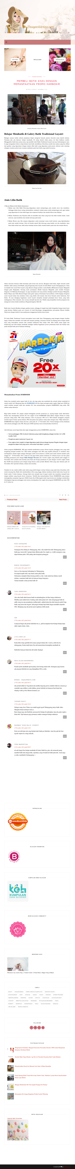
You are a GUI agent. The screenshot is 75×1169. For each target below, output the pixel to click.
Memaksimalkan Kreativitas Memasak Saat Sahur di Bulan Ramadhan (33, 1066)
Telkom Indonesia (45, 1003)
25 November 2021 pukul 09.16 (22, 663)
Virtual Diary (12, 1006)
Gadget (35, 994)
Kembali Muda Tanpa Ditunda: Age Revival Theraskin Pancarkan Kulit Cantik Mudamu (38, 1057)
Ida (15, 617)
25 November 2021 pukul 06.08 (22, 620)
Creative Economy (37, 76)
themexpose (67, 1167)
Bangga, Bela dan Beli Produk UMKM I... (43, 527)
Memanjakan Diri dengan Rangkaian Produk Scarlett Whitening (31, 1094)
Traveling (55, 1003)
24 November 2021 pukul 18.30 (22, 568)
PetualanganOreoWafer (45, 1000)
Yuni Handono (20, 591)
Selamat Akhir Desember (14, 1118)
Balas (65, 557)
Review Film (19, 1003)
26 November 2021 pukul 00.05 (22, 747)
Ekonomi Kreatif (12, 994)
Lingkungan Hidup (56, 997)
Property (10, 1003)
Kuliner (31, 997)
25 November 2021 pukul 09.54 (22, 682)
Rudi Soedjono (20, 544)
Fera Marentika (21, 744)
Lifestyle (37, 997)
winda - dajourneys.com (24, 680)
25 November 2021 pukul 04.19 (22, 594)
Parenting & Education (22, 1000)
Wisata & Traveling (23, 1006)
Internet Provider (58, 994)
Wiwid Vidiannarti (22, 565)
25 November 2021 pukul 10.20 (22, 704)
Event (21, 994)
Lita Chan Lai (20, 637)
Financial (27, 994)
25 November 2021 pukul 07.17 (22, 639)
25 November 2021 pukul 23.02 (22, 728)
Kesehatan (23, 997)
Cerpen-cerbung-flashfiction (34, 991)
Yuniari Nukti (20, 701)
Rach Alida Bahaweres (24, 660)
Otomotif (11, 1000)
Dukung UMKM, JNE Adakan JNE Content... (13, 527)
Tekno (36, 1003)
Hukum (41, 994)
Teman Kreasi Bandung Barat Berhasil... (29, 527)
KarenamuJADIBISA (13, 997)
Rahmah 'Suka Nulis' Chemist (26, 725)
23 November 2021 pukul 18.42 (22, 546)
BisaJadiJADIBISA (19, 991)
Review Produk (28, 1003)
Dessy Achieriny (32, 89)
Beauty (10, 991)
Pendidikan (34, 1000)
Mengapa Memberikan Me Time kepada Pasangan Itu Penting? (31, 1085)
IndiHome (48, 994)
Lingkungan (45, 997)
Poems (56, 1000)
